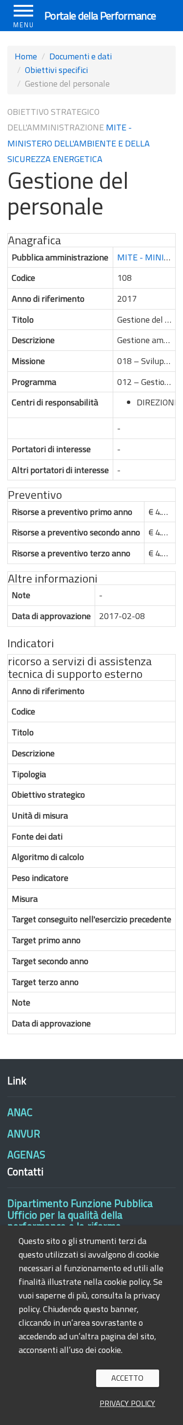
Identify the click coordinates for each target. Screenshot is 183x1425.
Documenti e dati (80, 56)
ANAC (20, 1112)
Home (26, 56)
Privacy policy (127, 1403)
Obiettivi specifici (56, 69)
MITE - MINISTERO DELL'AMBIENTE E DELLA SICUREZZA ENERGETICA (78, 143)
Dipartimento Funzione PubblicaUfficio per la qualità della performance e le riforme (80, 1214)
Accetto (127, 1378)
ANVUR (23, 1133)
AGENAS (26, 1154)
